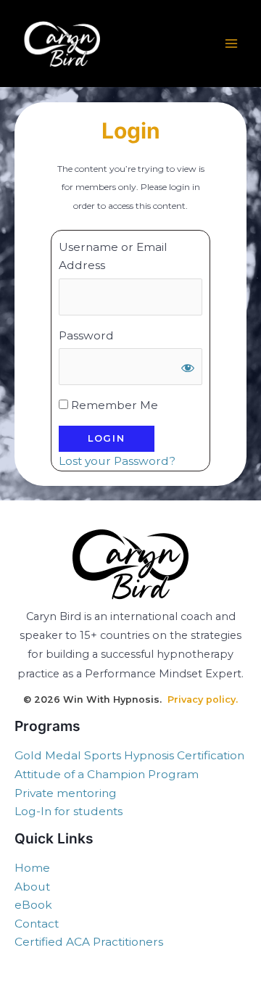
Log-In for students (68, 811)
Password (86, 335)
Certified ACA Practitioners (88, 942)
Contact (36, 923)
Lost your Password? (117, 461)
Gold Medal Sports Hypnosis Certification (129, 755)
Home (32, 868)
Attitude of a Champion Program (106, 774)
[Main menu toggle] (231, 43)
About (32, 886)
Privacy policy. (202, 699)
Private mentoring (65, 793)
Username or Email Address (113, 256)
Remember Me (113, 405)
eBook (33, 905)
